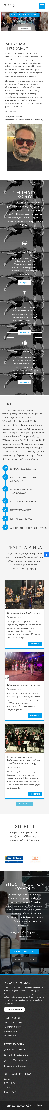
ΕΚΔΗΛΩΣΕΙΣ (10, 1035)
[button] (22, 27)
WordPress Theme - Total (17, 1105)
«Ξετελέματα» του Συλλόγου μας (23, 612)
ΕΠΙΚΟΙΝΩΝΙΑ (10, 1031)
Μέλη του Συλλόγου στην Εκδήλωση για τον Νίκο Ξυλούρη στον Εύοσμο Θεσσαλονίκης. (24, 760)
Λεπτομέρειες (24, 282)
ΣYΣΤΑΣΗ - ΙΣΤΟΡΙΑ (13, 1022)
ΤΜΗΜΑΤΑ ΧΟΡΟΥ (12, 1027)
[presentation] (4, 22)
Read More (35, 643)
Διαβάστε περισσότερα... (14, 1009)
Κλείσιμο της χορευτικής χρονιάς (23, 684)
